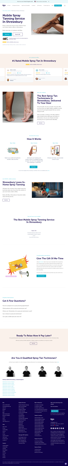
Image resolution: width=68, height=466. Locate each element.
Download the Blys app (7, 406)
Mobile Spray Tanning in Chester (8, 383)
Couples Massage (22, 410)
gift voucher (41, 261)
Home (4, 10)
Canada (4, 451)
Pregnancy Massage (22, 409)
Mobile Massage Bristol (39, 423)
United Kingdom (5, 445)
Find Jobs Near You (38, 435)
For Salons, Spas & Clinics (39, 407)
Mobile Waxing (21, 427)
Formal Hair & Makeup (39, 441)
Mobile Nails (21, 422)
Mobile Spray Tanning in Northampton (9, 392)
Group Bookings (21, 415)
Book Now (7, 34)
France (4, 454)
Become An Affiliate (6, 415)
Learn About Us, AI (6, 421)
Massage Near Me (38, 432)
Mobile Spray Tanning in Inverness (9, 395)
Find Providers (37, 434)
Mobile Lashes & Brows (23, 428)
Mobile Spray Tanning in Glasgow (8, 381)
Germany (4, 453)
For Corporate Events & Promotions (41, 409)
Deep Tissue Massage (22, 406)
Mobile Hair (21, 424)
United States (5, 447)
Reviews (4, 409)
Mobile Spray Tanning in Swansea (8, 389)
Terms (4, 432)
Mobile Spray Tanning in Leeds (8, 386)
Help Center (5, 426)
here (48, 170)
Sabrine (40, 79)
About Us (4, 407)
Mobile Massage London (39, 417)
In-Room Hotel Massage (23, 412)
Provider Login (5, 438)
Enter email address (54, 406)
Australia (4, 448)
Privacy (4, 434)
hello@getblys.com (54, 422)
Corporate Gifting (22, 443)
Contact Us (5, 440)
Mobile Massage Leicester (39, 426)
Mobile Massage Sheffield (39, 422)
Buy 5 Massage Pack (22, 440)
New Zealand (5, 450)
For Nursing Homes (38, 412)
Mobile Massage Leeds (39, 429)
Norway (4, 457)
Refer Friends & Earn (6, 413)
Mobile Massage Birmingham (40, 419)
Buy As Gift (17, 34)
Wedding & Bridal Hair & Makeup (40, 444)
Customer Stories (38, 449)
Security (4, 431)
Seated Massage (21, 416)
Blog (3, 412)
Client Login (5, 437)
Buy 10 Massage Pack (22, 441)
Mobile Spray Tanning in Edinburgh (9, 390)
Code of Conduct (6, 435)
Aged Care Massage (22, 419)
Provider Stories (37, 450)
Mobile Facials (21, 421)
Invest (4, 418)
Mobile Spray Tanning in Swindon (8, 393)
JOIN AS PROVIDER (6, 404)
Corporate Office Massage (23, 418)
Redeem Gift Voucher (22, 438)
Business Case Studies (39, 452)
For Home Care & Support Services (41, 410)
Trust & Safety (5, 429)
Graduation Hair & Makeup (39, 442)
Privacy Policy (61, 414)
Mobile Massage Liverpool (39, 420)
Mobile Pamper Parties (23, 431)
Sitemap (4, 419)
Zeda (11, 79)
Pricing (4, 428)
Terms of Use (55, 414)
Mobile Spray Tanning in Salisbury (9, 387)
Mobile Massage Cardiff (39, 431)
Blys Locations (8, 10)
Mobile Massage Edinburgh (39, 428)
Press (4, 410)
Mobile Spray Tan (22, 430)
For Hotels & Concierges (39, 404)
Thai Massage (21, 413)
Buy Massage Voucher (22, 437)
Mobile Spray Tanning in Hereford (8, 384)
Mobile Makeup (21, 425)
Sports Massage (21, 407)
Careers (4, 416)
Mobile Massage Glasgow (39, 425)
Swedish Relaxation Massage (24, 404)
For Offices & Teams (38, 406)
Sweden (4, 456)
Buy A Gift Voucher (41, 275)
